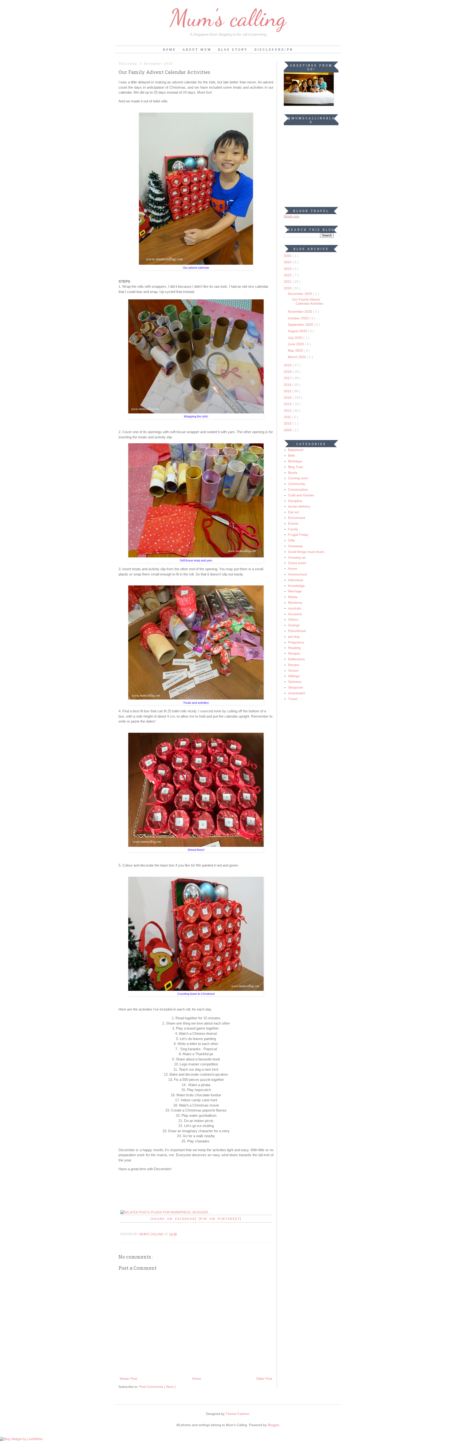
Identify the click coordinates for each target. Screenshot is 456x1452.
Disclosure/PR (273, 49)
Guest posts (297, 563)
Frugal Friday (298, 535)
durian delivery (299, 506)
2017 (288, 378)
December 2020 (300, 294)
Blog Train (295, 467)
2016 (288, 385)
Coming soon (298, 478)
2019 (288, 365)
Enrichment (296, 518)
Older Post (264, 1378)
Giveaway (295, 546)
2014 (288, 397)
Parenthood (297, 631)
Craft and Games (301, 495)
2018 (288, 372)
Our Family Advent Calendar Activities (307, 301)
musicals (294, 608)
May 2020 (296, 350)
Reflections (296, 659)
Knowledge (296, 586)
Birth (291, 455)
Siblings (294, 676)
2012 (288, 410)
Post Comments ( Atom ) (157, 1387)
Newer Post (128, 1378)
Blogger (273, 1425)
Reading (294, 648)
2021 (288, 281)
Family (293, 529)
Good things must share (306, 552)
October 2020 (298, 318)
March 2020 (297, 357)
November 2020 (300, 311)
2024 (288, 262)
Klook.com (291, 216)
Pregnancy (296, 642)
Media (292, 597)
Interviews (295, 580)
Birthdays (295, 461)
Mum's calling (228, 18)
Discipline (295, 501)
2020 (288, 288)
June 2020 (296, 344)
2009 (288, 430)
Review (293, 665)
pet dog (293, 636)
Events (293, 523)
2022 (288, 275)
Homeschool (297, 574)
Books (292, 472)
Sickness (294, 682)
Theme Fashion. (238, 1414)
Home (169, 49)
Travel (292, 699)
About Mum (197, 49)
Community (296, 484)
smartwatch (296, 693)
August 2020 (298, 331)
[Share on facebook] (175, 1219)
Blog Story (233, 49)
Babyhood (295, 450)
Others (293, 619)
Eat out (293, 512)
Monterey (295, 602)
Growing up (296, 557)
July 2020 (295, 338)
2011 (288, 417)
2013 (288, 404)
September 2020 (301, 324)
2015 (288, 391)
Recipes (294, 653)
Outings (294, 625)
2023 (288, 269)
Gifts (291, 540)
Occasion (295, 614)
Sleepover (295, 687)
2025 (288, 256)
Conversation (298, 489)
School (293, 670)
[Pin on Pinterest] (220, 1219)
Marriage (295, 591)
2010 (288, 423)
